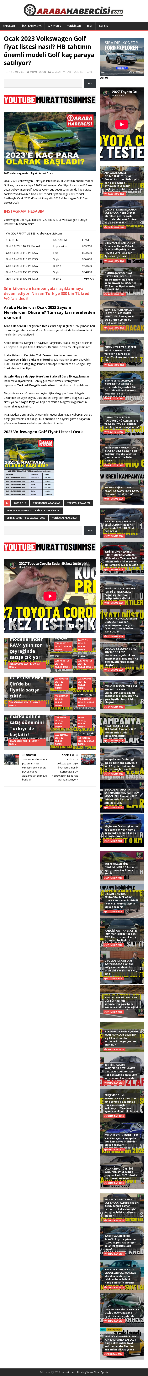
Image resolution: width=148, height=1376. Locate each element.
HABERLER (9, 25)
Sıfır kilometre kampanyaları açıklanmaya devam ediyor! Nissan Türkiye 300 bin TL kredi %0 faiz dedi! (47, 293)
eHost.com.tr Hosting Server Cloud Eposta (85, 1372)
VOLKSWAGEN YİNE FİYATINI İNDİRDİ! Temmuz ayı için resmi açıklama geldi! (121, 868)
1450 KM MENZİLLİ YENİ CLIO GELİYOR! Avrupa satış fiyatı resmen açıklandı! (121, 1313)
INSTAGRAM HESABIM (24, 211)
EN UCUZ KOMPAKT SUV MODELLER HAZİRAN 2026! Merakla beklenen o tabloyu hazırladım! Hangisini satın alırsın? (120, 1276)
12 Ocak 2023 (16, 72)
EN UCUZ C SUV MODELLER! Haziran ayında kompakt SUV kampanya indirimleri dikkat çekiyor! (121, 1140)
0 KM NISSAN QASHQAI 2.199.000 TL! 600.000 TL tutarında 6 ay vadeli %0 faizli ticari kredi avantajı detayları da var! (120, 387)
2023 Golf (20, 503)
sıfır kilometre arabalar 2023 (26, 517)
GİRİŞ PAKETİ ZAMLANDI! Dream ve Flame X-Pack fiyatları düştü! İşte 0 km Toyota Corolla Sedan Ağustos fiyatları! (119, 249)
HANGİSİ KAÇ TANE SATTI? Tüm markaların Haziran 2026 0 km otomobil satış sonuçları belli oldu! (120, 935)
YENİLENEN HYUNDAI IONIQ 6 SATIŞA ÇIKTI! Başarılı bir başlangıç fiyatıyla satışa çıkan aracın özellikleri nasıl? (121, 454)
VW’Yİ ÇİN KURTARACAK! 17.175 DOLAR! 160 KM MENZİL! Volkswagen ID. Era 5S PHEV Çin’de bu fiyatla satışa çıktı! (119, 316)
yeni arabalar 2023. (64, 517)
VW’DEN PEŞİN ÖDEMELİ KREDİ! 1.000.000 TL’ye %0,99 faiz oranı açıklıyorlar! (121, 491)
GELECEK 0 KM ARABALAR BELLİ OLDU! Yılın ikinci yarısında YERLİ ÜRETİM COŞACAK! (119, 526)
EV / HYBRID (54, 25)
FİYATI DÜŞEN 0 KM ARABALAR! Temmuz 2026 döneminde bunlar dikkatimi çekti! (120, 731)
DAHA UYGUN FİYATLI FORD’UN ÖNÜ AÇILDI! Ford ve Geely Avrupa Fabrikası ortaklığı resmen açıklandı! (121, 422)
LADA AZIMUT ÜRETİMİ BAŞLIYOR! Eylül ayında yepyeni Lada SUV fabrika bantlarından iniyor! (120, 1173)
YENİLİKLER (74, 25)
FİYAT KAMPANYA (31, 25)
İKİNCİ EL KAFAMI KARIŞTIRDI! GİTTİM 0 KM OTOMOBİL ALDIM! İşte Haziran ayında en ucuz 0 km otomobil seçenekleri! (120, 1071)
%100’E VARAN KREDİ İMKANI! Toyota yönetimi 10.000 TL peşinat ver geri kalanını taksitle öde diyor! (120, 1242)
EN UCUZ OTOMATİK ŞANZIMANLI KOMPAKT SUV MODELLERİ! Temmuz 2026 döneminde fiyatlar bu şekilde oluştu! (121, 796)
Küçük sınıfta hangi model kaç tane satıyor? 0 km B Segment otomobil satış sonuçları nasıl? (121, 831)
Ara (90, 83)
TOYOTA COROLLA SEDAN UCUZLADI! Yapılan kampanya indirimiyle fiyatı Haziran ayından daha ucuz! (120, 625)
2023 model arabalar (46, 503)
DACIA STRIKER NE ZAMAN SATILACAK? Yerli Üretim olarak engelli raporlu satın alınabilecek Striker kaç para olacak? (120, 216)
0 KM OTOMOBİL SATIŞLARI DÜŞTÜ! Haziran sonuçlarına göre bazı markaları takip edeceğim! (121, 1002)
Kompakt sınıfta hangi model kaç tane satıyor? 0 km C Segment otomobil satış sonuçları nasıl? (120, 764)
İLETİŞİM (103, 25)
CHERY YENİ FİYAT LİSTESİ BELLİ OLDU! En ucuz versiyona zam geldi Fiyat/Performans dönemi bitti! (121, 353)
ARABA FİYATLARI (61, 72)
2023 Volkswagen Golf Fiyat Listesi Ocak (33, 510)
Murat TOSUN (38, 72)
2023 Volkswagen (78, 503)
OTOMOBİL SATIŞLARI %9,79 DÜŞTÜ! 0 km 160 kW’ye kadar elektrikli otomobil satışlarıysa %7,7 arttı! (121, 967)
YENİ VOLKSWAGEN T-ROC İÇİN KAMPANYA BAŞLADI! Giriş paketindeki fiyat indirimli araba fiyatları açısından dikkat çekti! (120, 1343)
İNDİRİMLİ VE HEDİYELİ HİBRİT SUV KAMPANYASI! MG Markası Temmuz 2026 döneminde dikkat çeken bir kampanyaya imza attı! (121, 558)
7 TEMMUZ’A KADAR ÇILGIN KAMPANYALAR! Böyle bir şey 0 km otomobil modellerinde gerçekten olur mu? (121, 1038)
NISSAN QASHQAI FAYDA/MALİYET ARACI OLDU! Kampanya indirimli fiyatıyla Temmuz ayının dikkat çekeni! (121, 900)
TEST (89, 25)
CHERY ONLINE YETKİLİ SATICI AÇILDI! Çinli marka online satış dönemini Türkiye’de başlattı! (27, 716)
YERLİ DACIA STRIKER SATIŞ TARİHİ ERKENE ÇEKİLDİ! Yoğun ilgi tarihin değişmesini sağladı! (121, 593)
